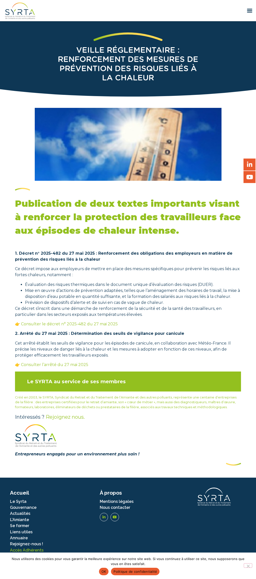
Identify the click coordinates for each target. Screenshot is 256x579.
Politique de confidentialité (135, 572)
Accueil (19, 493)
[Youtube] (114, 517)
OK (104, 572)
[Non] (248, 565)
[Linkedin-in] (104, 517)
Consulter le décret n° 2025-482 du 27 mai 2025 (69, 324)
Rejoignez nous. (65, 417)
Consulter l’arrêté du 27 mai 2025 (54, 364)
